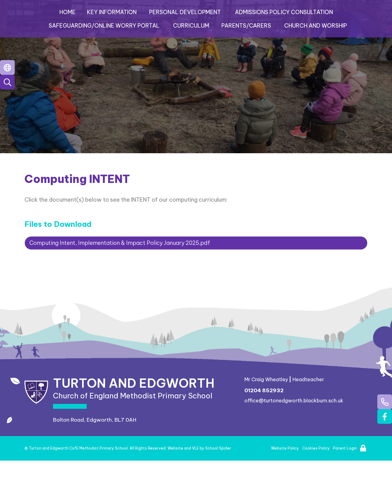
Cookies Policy (316, 448)
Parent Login (345, 448)
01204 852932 (264, 390)
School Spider (218, 448)
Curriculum (191, 25)
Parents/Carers (246, 25)
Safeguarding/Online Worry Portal (104, 25)
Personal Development (185, 12)
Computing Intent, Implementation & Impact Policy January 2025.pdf (119, 242)
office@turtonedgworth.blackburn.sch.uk (293, 400)
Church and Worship (315, 25)
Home (67, 12)
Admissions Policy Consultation (284, 12)
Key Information (112, 12)
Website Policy (285, 448)
